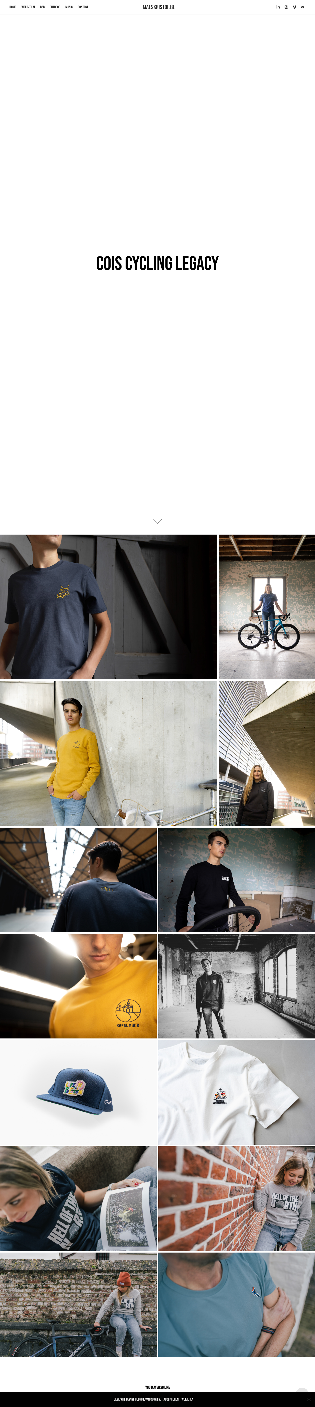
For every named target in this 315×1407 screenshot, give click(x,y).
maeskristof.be (159, 7)
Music (69, 7)
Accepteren (171, 1399)
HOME (12, 7)
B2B (42, 7)
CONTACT (83, 7)
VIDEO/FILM (28, 7)
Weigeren (188, 1399)
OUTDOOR (55, 7)
